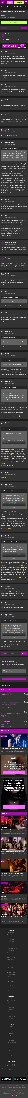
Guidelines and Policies (11, 943)
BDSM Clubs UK (11, 987)
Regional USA (11, 996)
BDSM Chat (11, 1035)
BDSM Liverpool (11, 976)
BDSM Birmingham (11, 972)
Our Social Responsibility (11, 959)
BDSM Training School (11, 1042)
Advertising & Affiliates (11, 957)
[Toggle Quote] (3, 148)
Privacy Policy (11, 941)
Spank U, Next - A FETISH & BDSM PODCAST (11, 1068)
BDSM (11, 1026)
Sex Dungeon (11, 1031)
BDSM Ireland (11, 983)
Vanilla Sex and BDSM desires (7, 712)
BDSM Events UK (11, 990)
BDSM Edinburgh (11, 981)
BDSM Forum (12, 17)
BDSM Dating (11, 1038)
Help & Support (11, 932)
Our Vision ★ (15, 955)
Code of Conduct (11, 946)
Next (23, 28)
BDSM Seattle (11, 1014)
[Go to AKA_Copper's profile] (2, 131)
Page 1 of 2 (14, 28)
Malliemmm (5, 706)
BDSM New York (11, 998)
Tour (8, 934)
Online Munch (18, 706)
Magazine (9, 7)
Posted (10, 36)
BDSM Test (11, 1033)
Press (11, 961)
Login (10, 2)
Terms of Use (11, 937)
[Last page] (26, 28)
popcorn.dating (11, 1053)
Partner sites (11, 1048)
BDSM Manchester (11, 974)
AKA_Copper (8, 130)
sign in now (8, 664)
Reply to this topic (14, 22)
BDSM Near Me (11, 1040)
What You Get (7, 955)
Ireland (14, 967)
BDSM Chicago (11, 1011)
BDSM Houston (11, 1009)
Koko (11, 1055)
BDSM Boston (11, 1007)
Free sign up (18, 2)
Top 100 (16, 7)
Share (14, 679)
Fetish (11, 1029)
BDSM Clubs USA (11, 1016)
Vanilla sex (3, 694)
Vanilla (14, 772)
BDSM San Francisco (11, 1005)
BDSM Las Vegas (11, 1002)
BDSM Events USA (11, 1018)
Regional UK (9, 967)
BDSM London (11, 970)
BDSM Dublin (11, 985)
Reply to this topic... (9, 671)
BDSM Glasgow (11, 979)
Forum (2, 7)
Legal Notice (11, 939)
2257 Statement (11, 950)
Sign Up (14, 807)
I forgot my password (11, 952)
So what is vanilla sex (5, 721)
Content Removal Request (11, 948)
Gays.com (11, 1050)
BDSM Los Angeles (11, 1000)
